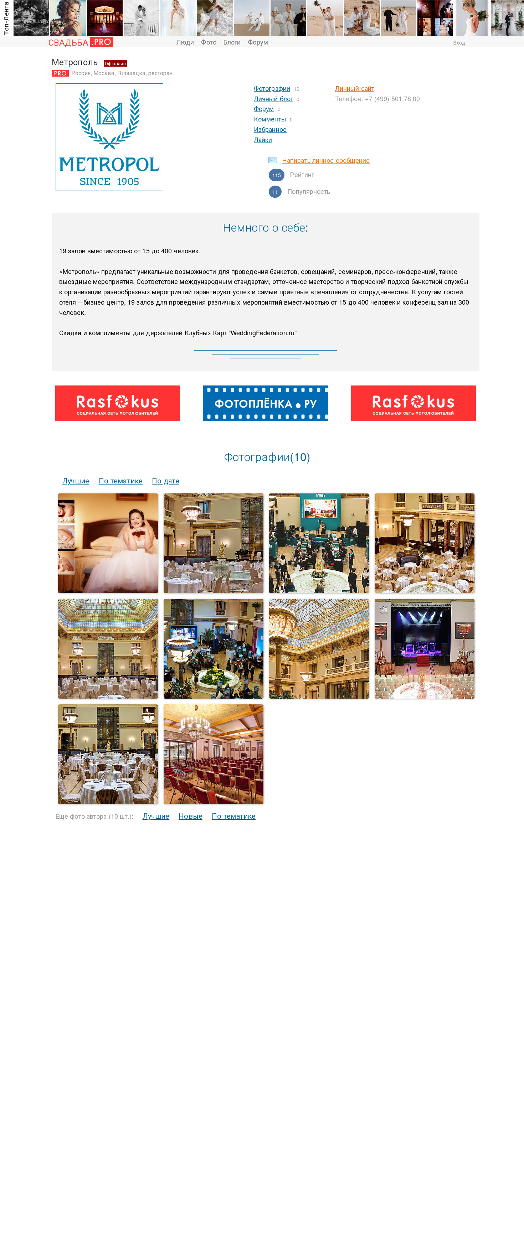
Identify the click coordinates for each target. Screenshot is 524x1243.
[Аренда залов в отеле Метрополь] (213, 696)
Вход (459, 42)
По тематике (121, 480)
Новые (190, 815)
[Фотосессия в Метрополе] (108, 591)
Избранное (270, 129)
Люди (185, 41)
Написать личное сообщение (326, 160)
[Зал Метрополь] (213, 591)
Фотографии (272, 88)
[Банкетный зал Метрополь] (319, 696)
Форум (258, 41)
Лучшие (75, 480)
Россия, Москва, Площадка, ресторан (122, 73)
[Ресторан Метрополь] (108, 696)
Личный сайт (354, 88)
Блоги (232, 41)
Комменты (270, 118)
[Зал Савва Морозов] (213, 802)
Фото (208, 41)
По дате (165, 480)
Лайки (263, 139)
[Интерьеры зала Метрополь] (108, 802)
